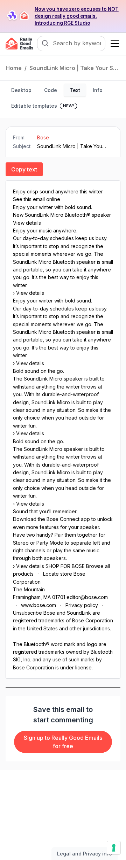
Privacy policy (81, 605)
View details (27, 223)
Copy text (24, 169)
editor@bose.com (87, 597)
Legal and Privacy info (84, 854)
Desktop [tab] (21, 90)
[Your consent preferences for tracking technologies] (113, 847)
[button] (113, 43)
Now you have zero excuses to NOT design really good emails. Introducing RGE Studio (77, 16)
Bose (43, 137)
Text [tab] (75, 90)
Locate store (57, 574)
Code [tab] (50, 90)
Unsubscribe (27, 613)
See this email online (36, 199)
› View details (28, 293)
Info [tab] (98, 90)
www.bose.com (38, 605)
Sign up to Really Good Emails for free (63, 742)
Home (14, 67)
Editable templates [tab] (42, 106)
